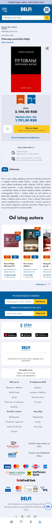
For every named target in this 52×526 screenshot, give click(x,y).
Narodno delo (7, 35)
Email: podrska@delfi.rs (26, 375)
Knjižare (37, 387)
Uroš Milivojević (10, 269)
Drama (14, 27)
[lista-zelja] (7, 257)
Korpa (37, 421)
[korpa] (15, 257)
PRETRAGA (40, 301)
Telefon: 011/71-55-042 (26, 373)
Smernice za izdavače (14, 402)
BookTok (14, 406)
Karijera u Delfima (38, 392)
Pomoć (14, 431)
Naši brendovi (38, 397)
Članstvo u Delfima (14, 387)
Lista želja (38, 426)
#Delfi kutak (14, 392)
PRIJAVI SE (40, 313)
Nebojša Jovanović (9, 31)
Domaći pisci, (6, 27)
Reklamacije (14, 417)
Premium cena (23, 117)
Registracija (38, 417)
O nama (37, 402)
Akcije (14, 397)
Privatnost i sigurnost (14, 421)
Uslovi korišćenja (14, 426)
